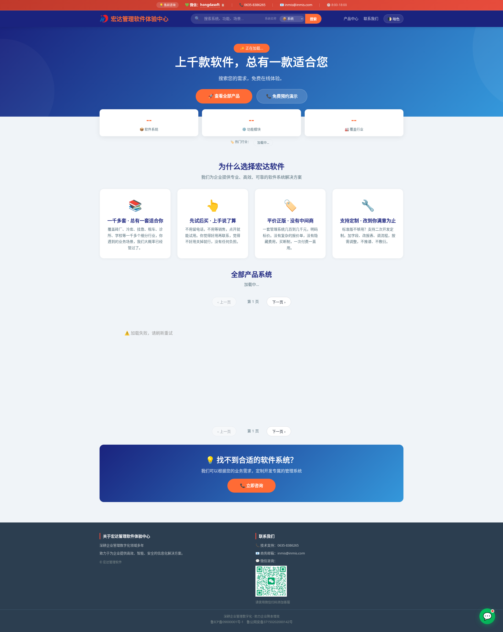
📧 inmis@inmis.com (296, 4)
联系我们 (371, 18)
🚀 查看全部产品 (224, 96)
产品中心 (351, 18)
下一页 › (279, 302)
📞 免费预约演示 (282, 96)
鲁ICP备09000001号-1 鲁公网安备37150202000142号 (251, 621)
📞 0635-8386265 (252, 4)
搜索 (313, 19)
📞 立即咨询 (251, 485)
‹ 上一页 (224, 302)
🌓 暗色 (393, 19)
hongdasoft (210, 4)
